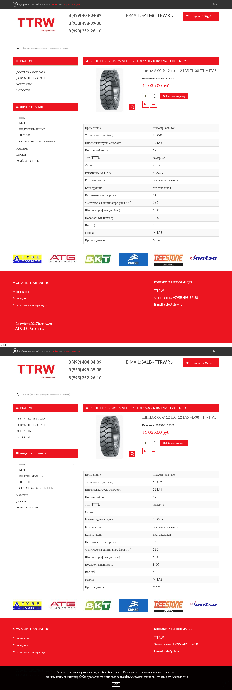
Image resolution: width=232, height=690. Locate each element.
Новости (23, 90)
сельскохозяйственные (37, 141)
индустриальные (32, 129)
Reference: (148, 78)
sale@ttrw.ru (158, 15)
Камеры (22, 148)
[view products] (27, 259)
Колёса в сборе (27, 160)
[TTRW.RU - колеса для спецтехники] (36, 22)
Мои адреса (21, 298)
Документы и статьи (31, 78)
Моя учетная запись (32, 283)
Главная (26, 61)
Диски (21, 154)
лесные (24, 135)
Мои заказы (21, 291)
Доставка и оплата (30, 72)
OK (116, 684)
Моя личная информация (30, 305)
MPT (22, 123)
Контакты (24, 84)
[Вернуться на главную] (87, 61)
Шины (21, 117)
